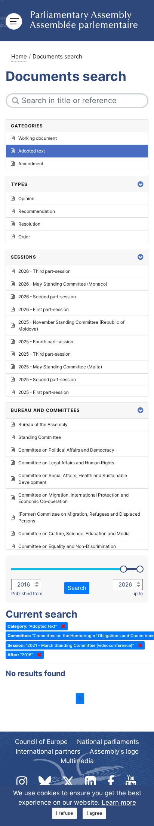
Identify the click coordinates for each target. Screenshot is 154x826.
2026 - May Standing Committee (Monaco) (62, 284)
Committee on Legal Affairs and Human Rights (66, 462)
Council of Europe (41, 741)
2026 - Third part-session (44, 271)
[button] (141, 184)
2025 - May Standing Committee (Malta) (60, 367)
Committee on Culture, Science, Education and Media (74, 533)
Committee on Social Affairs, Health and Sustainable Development (72, 479)
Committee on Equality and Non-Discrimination (67, 546)
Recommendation (36, 211)
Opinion (26, 198)
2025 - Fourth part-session (45, 341)
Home (19, 56)
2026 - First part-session (43, 309)
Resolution (29, 224)
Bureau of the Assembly (43, 424)
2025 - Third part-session (44, 354)
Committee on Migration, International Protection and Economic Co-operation (73, 498)
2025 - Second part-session (47, 379)
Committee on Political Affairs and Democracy (66, 450)
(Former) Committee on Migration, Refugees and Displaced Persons (79, 517)
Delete (61, 626)
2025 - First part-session (43, 392)
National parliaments (108, 741)
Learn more (119, 802)
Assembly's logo (114, 751)
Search (77, 587)
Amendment (30, 163)
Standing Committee (39, 437)
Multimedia (77, 761)
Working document (37, 138)
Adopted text (31, 151)
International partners (48, 751)
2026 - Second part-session (47, 296)
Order (24, 236)
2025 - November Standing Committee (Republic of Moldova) (71, 325)
